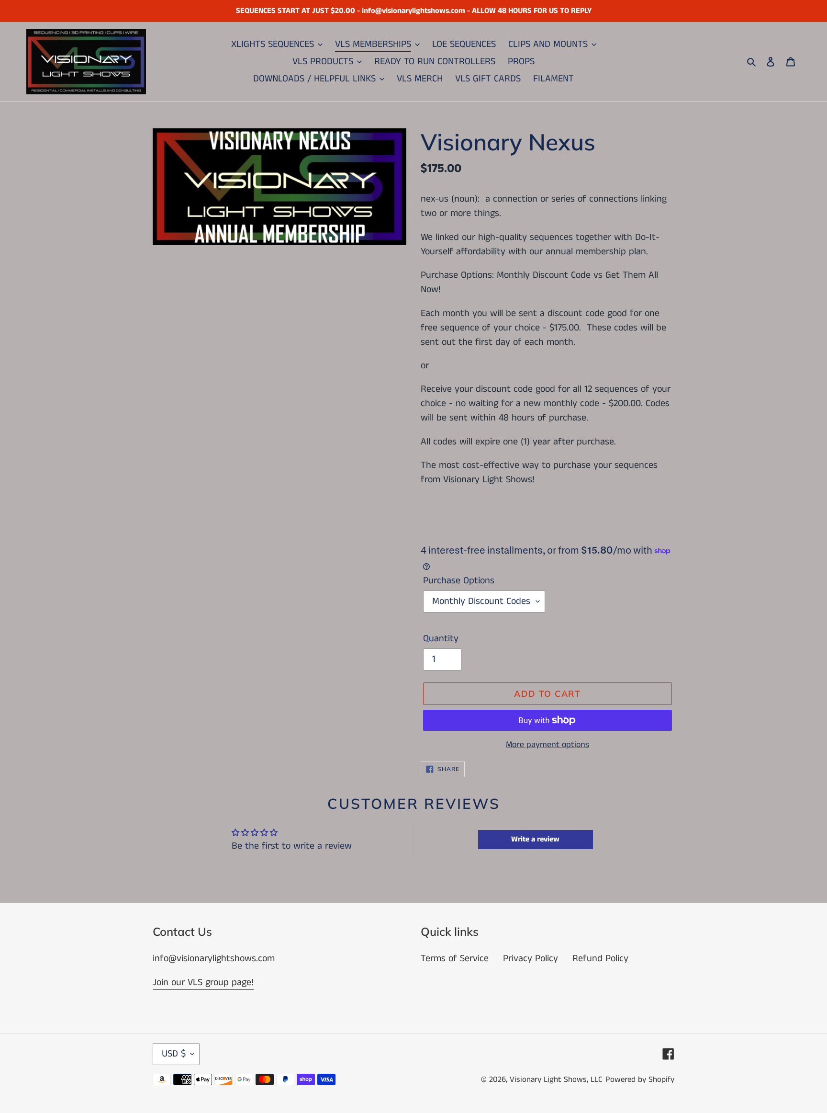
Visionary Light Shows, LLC (556, 1079)
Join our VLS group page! (203, 982)
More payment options (547, 744)
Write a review (535, 839)
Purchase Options (458, 581)
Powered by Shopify (639, 1079)
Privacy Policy (530, 958)
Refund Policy (600, 958)
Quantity (440, 639)
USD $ (174, 1054)
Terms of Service (455, 958)
